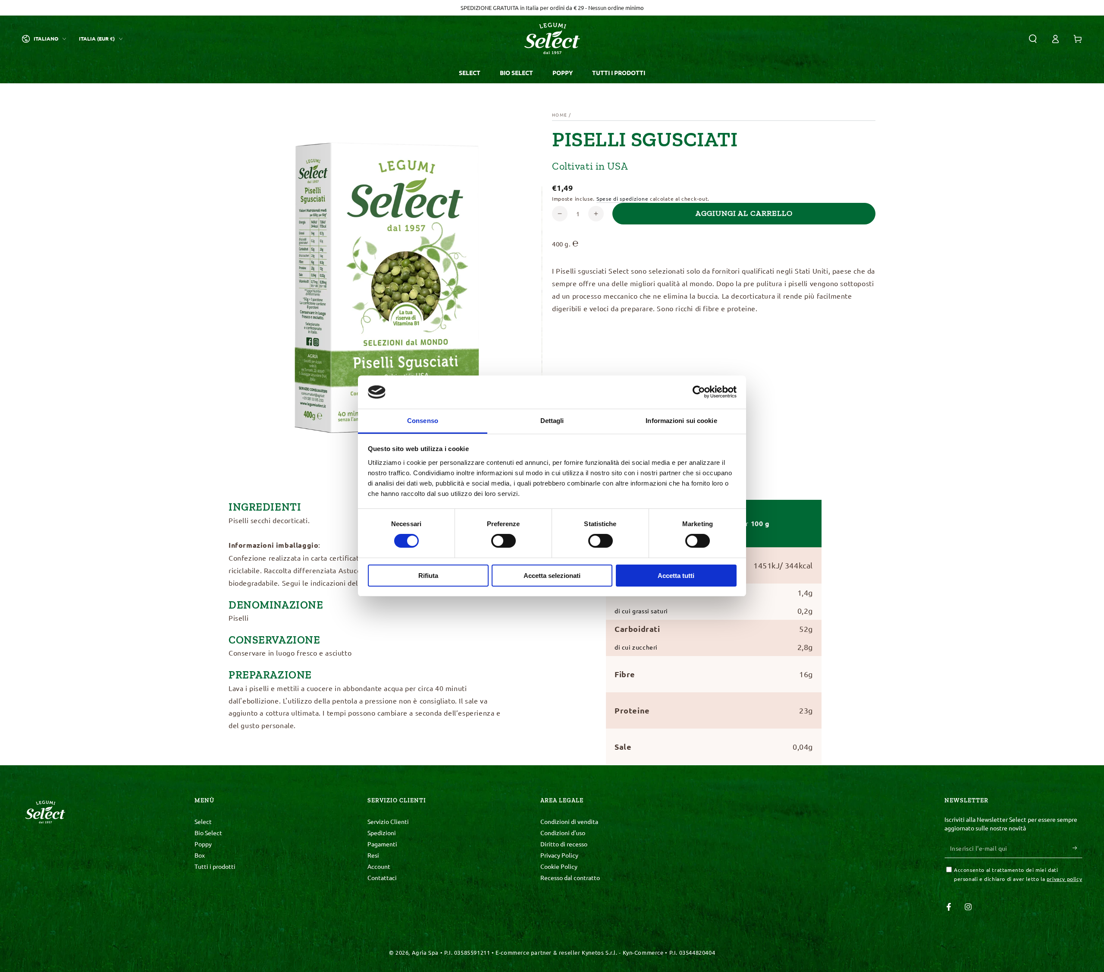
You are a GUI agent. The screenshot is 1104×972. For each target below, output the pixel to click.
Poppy (203, 844)
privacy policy (1064, 878)
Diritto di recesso (563, 844)
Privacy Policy (559, 855)
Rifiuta (428, 575)
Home (559, 114)
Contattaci (382, 877)
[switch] (503, 541)
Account (378, 866)
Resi (373, 855)
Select (203, 821)
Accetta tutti (676, 575)
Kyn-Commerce (643, 952)
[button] (1033, 38)
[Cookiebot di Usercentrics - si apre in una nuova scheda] (699, 391)
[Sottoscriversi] (1077, 848)
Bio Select (208, 832)
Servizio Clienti (388, 821)
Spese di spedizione (622, 198)
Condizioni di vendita (569, 821)
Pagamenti (382, 844)
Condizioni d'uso (562, 832)
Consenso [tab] (422, 420)
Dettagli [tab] (552, 420)
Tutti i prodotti (214, 866)
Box (199, 855)
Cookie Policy (558, 866)
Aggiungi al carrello (744, 213)
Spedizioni (381, 832)
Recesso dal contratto (570, 877)
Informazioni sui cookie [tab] (681, 420)
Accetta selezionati (552, 575)
